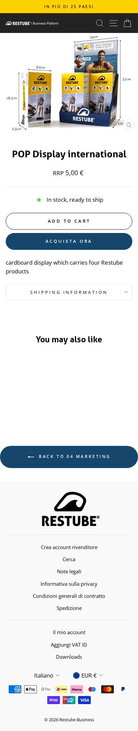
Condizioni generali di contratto (69, 595)
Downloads (69, 656)
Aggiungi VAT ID (69, 644)
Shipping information (69, 292)
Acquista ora (69, 241)
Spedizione (69, 608)
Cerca (69, 559)
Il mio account (69, 632)
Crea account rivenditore (69, 547)
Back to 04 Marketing (74, 456)
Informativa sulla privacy (69, 583)
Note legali (69, 571)
